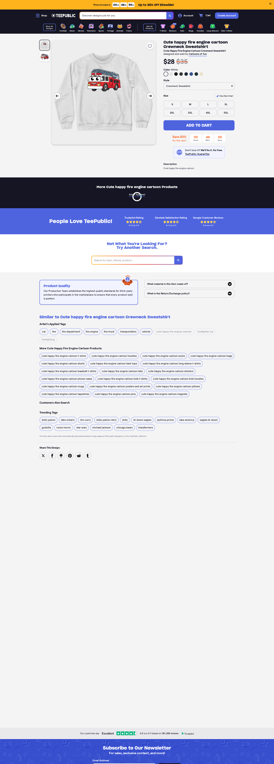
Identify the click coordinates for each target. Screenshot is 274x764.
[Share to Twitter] (43, 455)
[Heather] (171, 74)
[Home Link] (63, 15)
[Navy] (186, 74)
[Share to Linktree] (61, 455)
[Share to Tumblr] (87, 455)
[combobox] (123, 15)
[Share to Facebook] (52, 455)
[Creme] (201, 74)
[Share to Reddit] (79, 455)
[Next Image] (150, 95)
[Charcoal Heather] (181, 74)
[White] (166, 74)
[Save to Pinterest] (70, 455)
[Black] (176, 74)
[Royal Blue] (191, 74)
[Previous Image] (57, 95)
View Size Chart (226, 96)
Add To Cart (199, 125)
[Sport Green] (196, 74)
